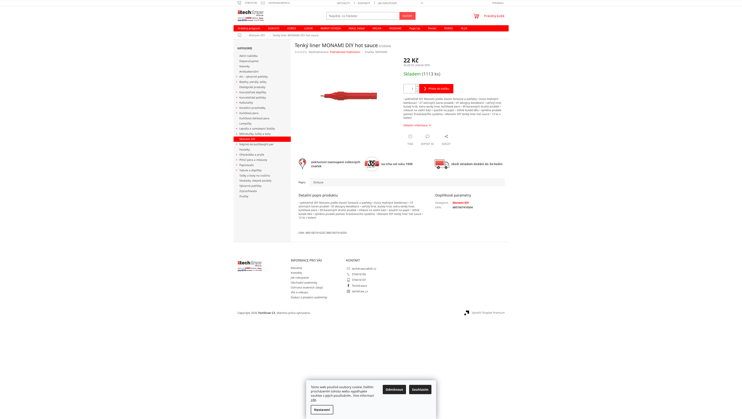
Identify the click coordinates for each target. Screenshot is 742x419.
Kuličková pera (248, 113)
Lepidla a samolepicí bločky (257, 128)
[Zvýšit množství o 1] (417, 86)
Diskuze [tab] (318, 182)
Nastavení (322, 410)
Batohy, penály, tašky (252, 82)
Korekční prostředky (252, 108)
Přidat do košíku (439, 88)
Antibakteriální (249, 71)
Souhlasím (420, 389)
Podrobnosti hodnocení (345, 52)
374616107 (359, 280)
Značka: (376, 52)
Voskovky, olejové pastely (255, 180)
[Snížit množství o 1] (417, 91)
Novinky (244, 66)
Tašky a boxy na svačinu (254, 175)
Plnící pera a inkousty (253, 160)
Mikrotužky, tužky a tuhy (255, 134)
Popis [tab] (302, 182)
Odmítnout (394, 389)
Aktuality (343, 3)
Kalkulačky (246, 102)
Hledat (407, 16)
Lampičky (245, 123)
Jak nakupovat (387, 3)
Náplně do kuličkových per (256, 144)
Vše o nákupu (299, 292)
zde (313, 400)
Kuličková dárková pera (254, 118)
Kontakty (364, 3)
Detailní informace (415, 125)
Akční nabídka (248, 56)
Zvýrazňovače (248, 191)
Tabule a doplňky (250, 170)
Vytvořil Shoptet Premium (488, 312)
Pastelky (244, 149)
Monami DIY (247, 139)
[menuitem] (249, 28)
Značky (243, 196)
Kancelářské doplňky (252, 92)
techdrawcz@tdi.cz (364, 268)
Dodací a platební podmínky (309, 297)
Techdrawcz (359, 285)
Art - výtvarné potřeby (253, 76)
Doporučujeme (249, 61)
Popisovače (246, 165)
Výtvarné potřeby (250, 186)
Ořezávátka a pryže (251, 154)
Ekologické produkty (252, 87)
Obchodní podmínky (304, 282)
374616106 (359, 274)
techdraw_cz (360, 291)
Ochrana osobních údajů (307, 287)
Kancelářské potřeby (252, 97)
